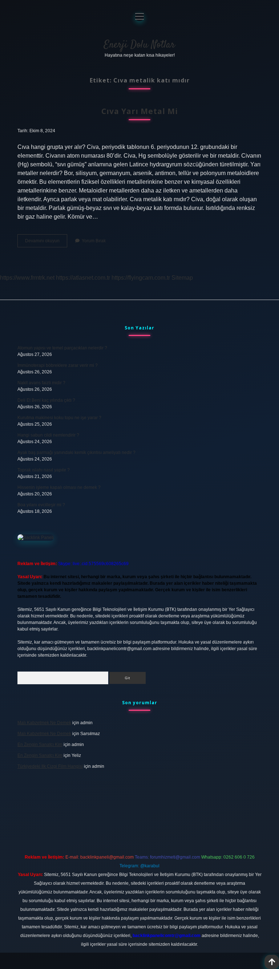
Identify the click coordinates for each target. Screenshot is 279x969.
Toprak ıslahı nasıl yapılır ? (43, 470)
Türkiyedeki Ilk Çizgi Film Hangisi (50, 766)
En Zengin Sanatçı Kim (39, 744)
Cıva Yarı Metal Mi (139, 111)
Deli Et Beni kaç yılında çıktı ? (46, 400)
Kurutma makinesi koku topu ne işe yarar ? (59, 417)
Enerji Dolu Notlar (139, 45)
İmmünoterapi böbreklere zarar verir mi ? (57, 365)
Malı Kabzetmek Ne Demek (44, 722)
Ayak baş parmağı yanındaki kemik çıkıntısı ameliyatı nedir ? (76, 452)
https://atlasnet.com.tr (83, 278)
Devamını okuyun (46, 242)
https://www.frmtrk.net (27, 278)
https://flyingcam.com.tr (141, 278)
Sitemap (182, 278)
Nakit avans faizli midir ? (41, 382)
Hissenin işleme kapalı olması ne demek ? (59, 487)
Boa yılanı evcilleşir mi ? (41, 504)
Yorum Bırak (94, 240)
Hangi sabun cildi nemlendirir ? (48, 435)
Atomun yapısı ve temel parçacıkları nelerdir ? (62, 347)
